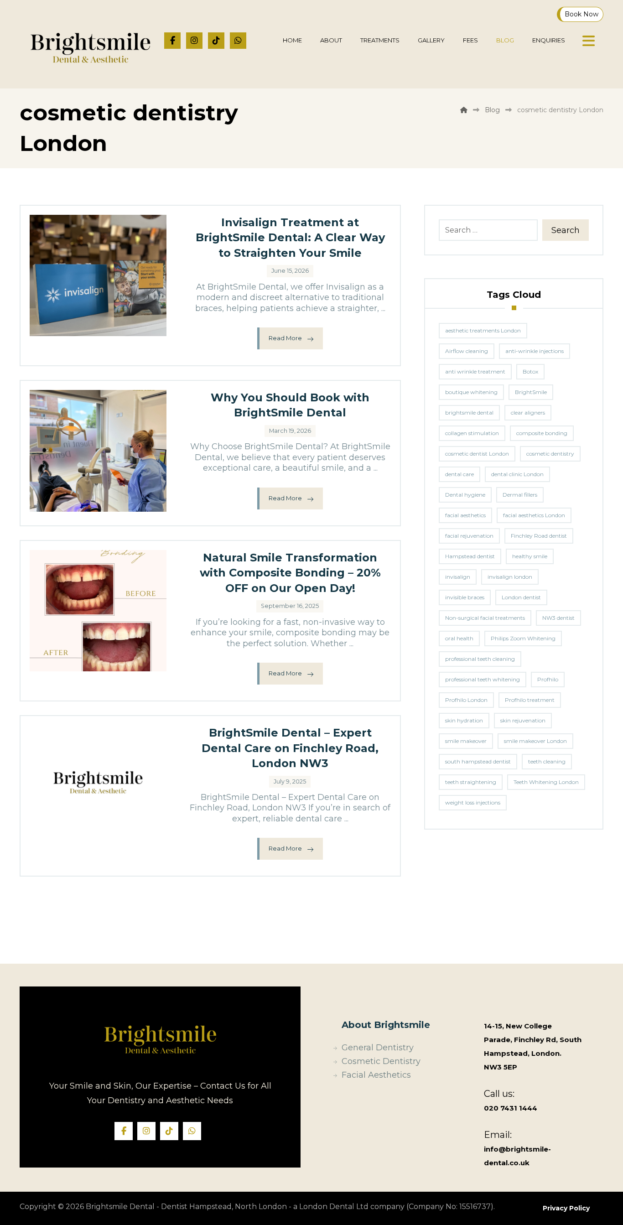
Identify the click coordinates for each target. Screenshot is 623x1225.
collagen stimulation (472, 433)
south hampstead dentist (478, 761)
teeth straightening (470, 782)
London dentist (521, 597)
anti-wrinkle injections (534, 351)
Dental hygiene (465, 494)
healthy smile (529, 556)
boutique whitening (471, 392)
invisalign (457, 576)
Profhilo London (466, 699)
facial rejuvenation (469, 535)
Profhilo (547, 679)
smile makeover (466, 740)
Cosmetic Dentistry (381, 1061)
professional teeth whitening (482, 679)
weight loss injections (472, 802)
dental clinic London (517, 474)
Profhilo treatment (530, 699)
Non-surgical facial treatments (485, 617)
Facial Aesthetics (376, 1075)
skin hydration (464, 720)
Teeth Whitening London (546, 782)
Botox (530, 371)
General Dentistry (378, 1048)
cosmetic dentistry (550, 453)
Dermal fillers (520, 494)
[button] (172, 40)
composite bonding (541, 433)
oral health (459, 638)
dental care (459, 474)
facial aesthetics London (534, 515)
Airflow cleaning (466, 351)
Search (565, 230)
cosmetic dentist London (477, 453)
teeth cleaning (547, 761)
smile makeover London (535, 740)
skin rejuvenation (522, 720)
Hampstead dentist (470, 556)
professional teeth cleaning (480, 658)
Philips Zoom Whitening (523, 638)
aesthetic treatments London (483, 330)
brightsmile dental (469, 412)
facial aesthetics (465, 515)
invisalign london (510, 576)
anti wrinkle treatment (475, 371)
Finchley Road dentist (539, 535)
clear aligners (528, 412)
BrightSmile (531, 392)
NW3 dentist (558, 617)
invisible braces (464, 597)
